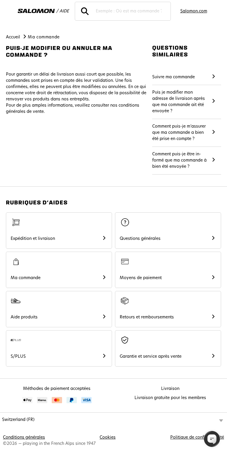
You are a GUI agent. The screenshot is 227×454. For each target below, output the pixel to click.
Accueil (13, 37)
